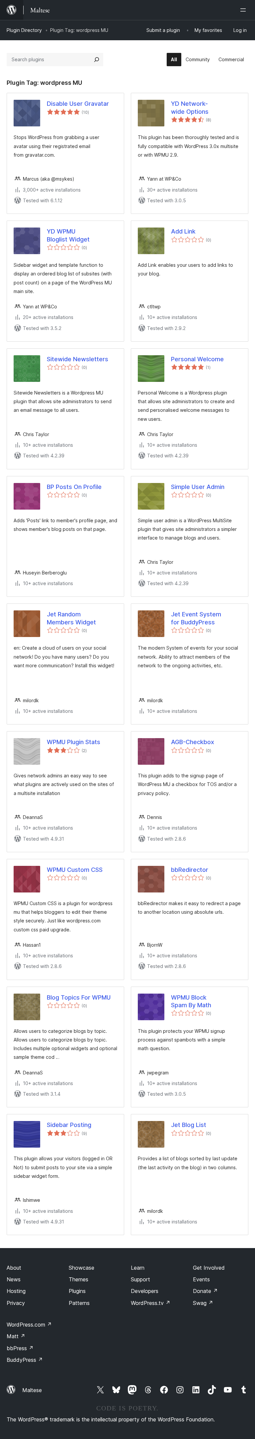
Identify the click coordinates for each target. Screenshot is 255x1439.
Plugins (77, 1291)
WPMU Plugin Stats (73, 741)
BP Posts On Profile (74, 486)
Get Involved (209, 1267)
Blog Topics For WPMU (79, 997)
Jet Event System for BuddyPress (196, 618)
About (14, 1267)
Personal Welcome (197, 359)
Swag (203, 1303)
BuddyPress (25, 1360)
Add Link (183, 231)
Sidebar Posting (69, 1124)
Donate (205, 1291)
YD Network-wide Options (190, 107)
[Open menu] (244, 10)
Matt (16, 1336)
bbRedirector (189, 869)
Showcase (81, 1267)
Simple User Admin (197, 486)
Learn (137, 1267)
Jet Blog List (188, 1124)
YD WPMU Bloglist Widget (68, 235)
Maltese (32, 1390)
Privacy (16, 1303)
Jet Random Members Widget (71, 618)
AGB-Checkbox (192, 741)
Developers (144, 1291)
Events (201, 1279)
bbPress (20, 1348)
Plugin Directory (24, 30)
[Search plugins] (96, 59)
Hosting (16, 1291)
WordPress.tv (150, 1303)
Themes (78, 1279)
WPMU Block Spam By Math (191, 1001)
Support (140, 1279)
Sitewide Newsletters (77, 359)
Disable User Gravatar (78, 103)
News (14, 1279)
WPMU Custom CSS (75, 869)
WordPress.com (29, 1324)
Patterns (79, 1303)
